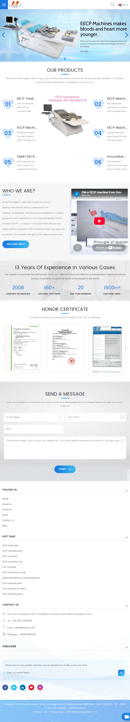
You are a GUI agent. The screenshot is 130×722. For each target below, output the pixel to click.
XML (46, 712)
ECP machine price (12, 583)
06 (97, 162)
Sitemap (37, 712)
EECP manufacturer (12, 551)
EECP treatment (10, 545)
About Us (7, 504)
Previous (4, 348)
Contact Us (8, 520)
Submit (62, 469)
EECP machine (9, 556)
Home (5, 499)
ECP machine (9, 567)
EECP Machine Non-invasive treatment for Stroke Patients (117, 99)
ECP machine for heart (14, 588)
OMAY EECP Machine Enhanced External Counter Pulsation (27, 157)
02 (98, 104)
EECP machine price (12, 594)
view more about (16, 244)
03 (7, 133)
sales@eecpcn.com (24, 627)
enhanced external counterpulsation (21, 578)
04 (97, 133)
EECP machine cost (12, 562)
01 (8, 104)
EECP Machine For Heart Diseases (27, 128)
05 (7, 162)
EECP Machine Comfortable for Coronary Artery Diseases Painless (117, 128)
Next (126, 348)
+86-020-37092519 (22, 621)
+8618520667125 (27, 634)
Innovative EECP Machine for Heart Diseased (117, 157)
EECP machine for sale (13, 572)
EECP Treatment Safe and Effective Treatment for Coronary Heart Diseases (27, 99)
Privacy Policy (57, 712)
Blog (4, 526)
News (5, 515)
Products (7, 509)
